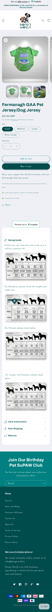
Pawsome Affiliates (14, 513)
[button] (3, 20)
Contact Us (10, 519)
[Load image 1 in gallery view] (12, 92)
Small (7, 129)
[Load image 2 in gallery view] (26, 92)
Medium (21, 129)
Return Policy (11, 542)
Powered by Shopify (32, 605)
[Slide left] (3, 92)
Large (35, 129)
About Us (9, 525)
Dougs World (22, 605)
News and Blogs (12, 507)
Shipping (14, 119)
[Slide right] (49, 92)
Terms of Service (12, 531)
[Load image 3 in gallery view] (39, 92)
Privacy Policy (11, 536)
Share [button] (7, 205)
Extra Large (11, 135)
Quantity (5, 141)
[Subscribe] (44, 483)
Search (8, 501)
